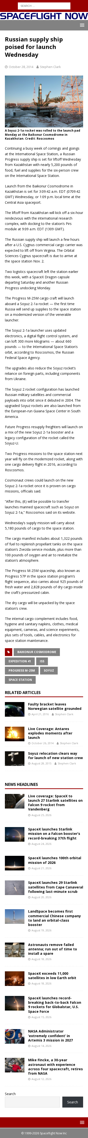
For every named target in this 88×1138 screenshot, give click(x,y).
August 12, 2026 (41, 1079)
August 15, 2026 (41, 1017)
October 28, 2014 (21, 67)
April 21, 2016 (40, 714)
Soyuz (49, 670)
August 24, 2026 (41, 844)
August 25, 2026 (41, 815)
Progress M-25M (22, 670)
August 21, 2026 (41, 868)
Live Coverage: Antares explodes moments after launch (50, 733)
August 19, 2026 (41, 930)
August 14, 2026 (41, 1046)
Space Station (20, 680)
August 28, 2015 (41, 763)
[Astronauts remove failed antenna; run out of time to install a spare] (14, 950)
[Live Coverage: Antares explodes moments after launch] (14, 734)
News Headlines (21, 784)
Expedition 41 (20, 661)
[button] (81, 25)
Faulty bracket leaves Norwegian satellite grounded (54, 706)
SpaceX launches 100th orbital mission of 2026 (54, 860)
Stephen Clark (50, 67)
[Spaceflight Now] (44, 17)
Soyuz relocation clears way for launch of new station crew (55, 755)
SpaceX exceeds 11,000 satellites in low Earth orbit (52, 975)
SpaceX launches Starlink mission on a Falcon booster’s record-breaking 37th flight (54, 833)
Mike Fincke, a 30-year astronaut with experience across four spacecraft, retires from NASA (55, 1067)
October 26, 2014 (43, 743)
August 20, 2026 (41, 897)
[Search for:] (44, 5)
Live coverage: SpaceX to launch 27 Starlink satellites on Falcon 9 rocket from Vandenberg (55, 803)
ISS (42, 661)
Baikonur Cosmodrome (36, 652)
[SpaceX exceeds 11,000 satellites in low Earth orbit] (14, 978)
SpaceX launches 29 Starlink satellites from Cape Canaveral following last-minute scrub (55, 887)
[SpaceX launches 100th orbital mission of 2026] (14, 863)
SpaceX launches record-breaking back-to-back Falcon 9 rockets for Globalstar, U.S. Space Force (54, 1005)
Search (10, 1093)
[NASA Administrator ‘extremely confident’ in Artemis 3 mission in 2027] (14, 1036)
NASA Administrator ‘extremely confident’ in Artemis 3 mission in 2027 (50, 1035)
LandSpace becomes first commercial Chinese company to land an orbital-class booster (54, 918)
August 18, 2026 (41, 959)
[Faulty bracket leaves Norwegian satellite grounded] (14, 709)
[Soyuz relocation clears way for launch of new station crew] (14, 758)
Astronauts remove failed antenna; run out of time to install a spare (52, 949)
